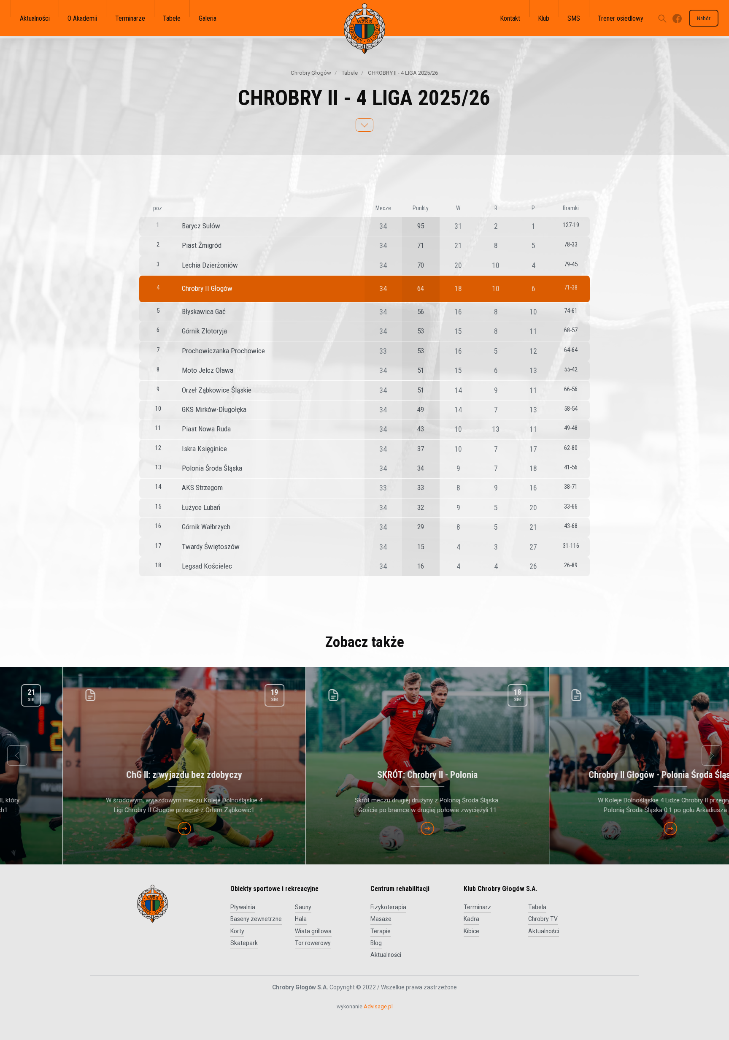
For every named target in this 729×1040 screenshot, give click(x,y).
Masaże (381, 918)
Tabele (349, 73)
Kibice (471, 931)
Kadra (471, 918)
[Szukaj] (662, 18)
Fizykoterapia (388, 907)
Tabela (537, 907)
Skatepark (244, 943)
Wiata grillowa (313, 931)
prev (17, 755)
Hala (301, 918)
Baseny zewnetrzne (256, 918)
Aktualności (385, 954)
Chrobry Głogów (311, 73)
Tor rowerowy (313, 943)
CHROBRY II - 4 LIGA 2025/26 (402, 73)
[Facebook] (677, 18)
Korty (237, 931)
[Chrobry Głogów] (364, 28)
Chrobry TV (543, 918)
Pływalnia (242, 907)
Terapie (380, 931)
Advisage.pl (378, 1006)
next (712, 755)
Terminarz (477, 907)
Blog (376, 943)
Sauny (303, 907)
